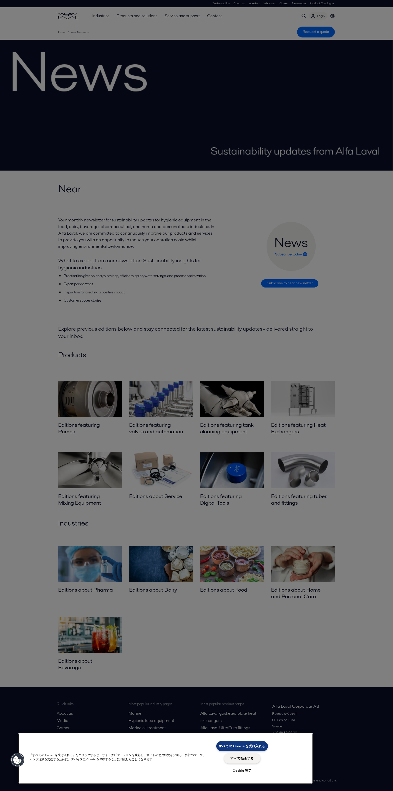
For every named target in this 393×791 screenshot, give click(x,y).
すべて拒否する (242, 758)
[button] (17, 760)
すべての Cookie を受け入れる (242, 746)
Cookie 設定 (242, 770)
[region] (165, 758)
